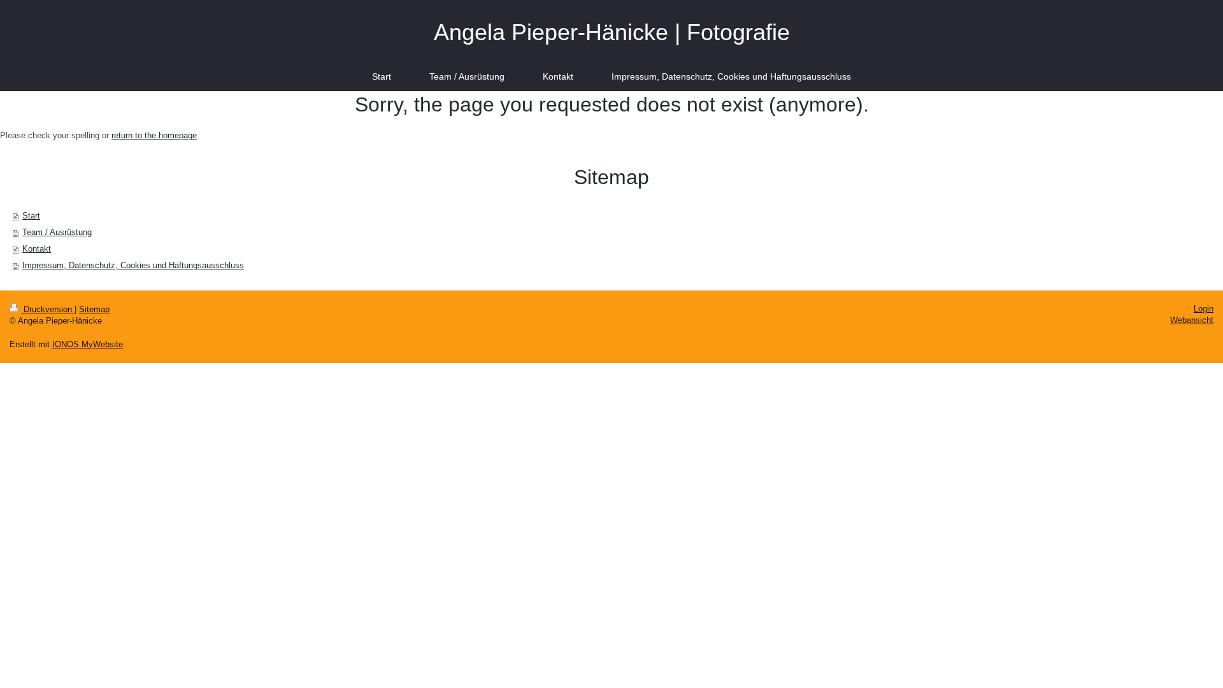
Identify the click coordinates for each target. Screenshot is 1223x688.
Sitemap (94, 309)
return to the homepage (154, 135)
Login (1203, 308)
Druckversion (48, 309)
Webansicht (1191, 320)
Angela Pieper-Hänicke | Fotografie (612, 32)
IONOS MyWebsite (87, 344)
